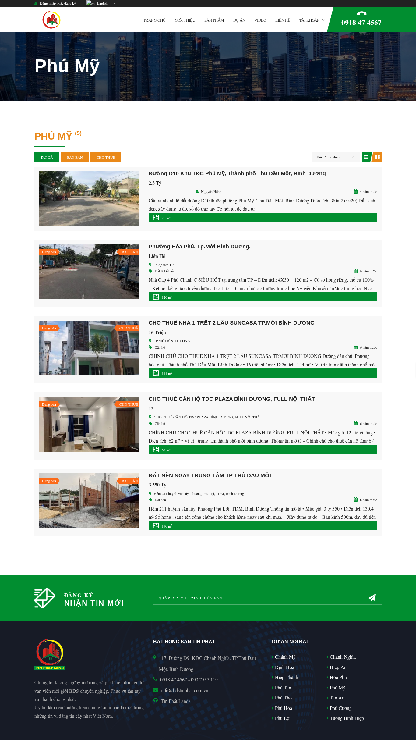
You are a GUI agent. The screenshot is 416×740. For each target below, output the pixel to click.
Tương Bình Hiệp (346, 718)
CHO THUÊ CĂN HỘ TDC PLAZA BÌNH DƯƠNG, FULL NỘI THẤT (232, 399)
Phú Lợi (282, 718)
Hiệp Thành (286, 677)
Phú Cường (340, 708)
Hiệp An (338, 667)
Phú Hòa (283, 708)
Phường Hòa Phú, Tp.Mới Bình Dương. (200, 247)
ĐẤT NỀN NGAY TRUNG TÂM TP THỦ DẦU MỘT (211, 475)
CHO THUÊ (106, 157)
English (102, 3)
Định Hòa (284, 667)
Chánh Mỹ (285, 656)
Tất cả (47, 157)
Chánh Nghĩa (342, 656)
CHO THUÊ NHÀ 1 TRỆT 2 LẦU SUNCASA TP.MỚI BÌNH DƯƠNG (232, 323)
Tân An (336, 697)
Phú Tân (282, 687)
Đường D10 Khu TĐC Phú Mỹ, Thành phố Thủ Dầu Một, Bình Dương (237, 173)
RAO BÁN (75, 157)
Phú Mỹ (337, 687)
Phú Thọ (283, 697)
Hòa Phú (338, 677)
